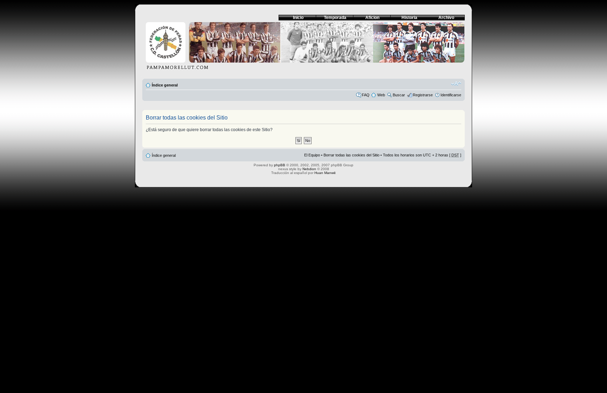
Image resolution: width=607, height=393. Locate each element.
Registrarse (423, 95)
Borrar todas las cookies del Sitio (351, 155)
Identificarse (450, 95)
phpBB (279, 165)
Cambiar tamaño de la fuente (456, 83)
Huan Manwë (325, 173)
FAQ (366, 95)
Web (381, 95)
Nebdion (309, 169)
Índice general (165, 85)
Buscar (399, 95)
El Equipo (312, 155)
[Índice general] (303, 48)
